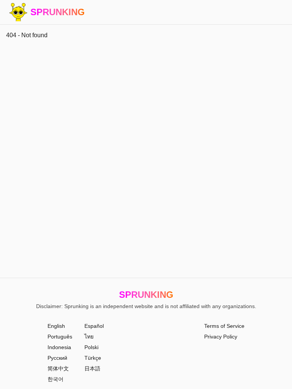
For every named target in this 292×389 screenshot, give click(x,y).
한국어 (55, 379)
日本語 (92, 368)
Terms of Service (224, 326)
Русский (57, 358)
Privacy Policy (220, 337)
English (56, 326)
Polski (91, 347)
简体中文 (58, 368)
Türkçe (92, 358)
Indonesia (59, 347)
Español (94, 326)
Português (60, 337)
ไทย (89, 337)
